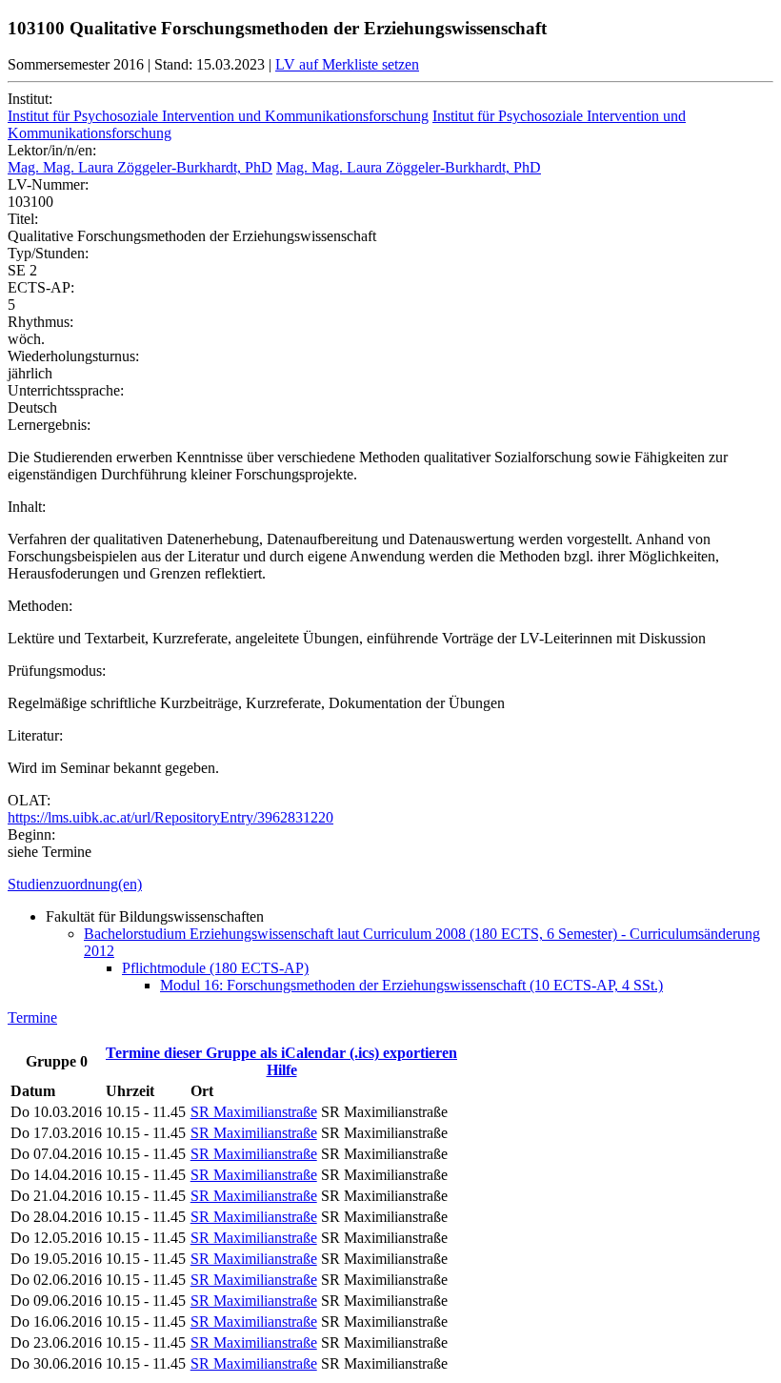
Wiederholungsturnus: (73, 356)
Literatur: (35, 735)
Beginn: (31, 834)
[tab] (390, 884)
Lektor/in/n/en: (52, 150)
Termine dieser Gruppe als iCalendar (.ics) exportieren (281, 1053)
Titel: (23, 219)
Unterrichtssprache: (66, 390)
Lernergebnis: (49, 425)
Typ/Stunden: (48, 253)
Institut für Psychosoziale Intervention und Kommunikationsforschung (218, 116)
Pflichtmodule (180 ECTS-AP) (215, 968)
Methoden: (40, 606)
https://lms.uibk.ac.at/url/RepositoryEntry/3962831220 (170, 817)
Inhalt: (27, 506)
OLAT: (29, 800)
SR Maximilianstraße (253, 1112)
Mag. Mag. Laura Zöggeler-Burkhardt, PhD (140, 167)
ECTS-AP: (41, 287)
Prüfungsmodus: (57, 670)
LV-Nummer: (48, 184)
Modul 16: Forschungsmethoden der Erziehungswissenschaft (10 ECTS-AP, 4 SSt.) (411, 985)
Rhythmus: (40, 322)
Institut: (30, 99)
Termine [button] (32, 1017)
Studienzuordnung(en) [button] (75, 884)
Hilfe (282, 1070)
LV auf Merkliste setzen (347, 64)
